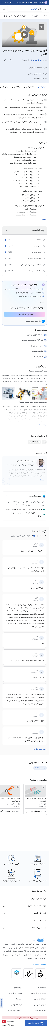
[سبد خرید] (4, 9)
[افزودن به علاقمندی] (44, 787)
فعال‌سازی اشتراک (26, 314)
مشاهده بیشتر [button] (40, 964)
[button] (24, 8)
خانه (45, 16)
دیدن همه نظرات (39, 749)
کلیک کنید (8, 3)
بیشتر (42, 302)
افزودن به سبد (33, 1023)
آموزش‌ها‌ (35, 16)
